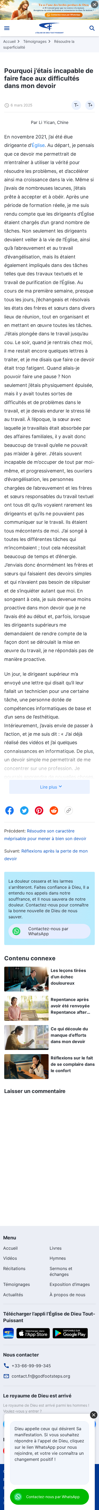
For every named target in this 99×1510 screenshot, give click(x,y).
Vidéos (10, 1258)
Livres (56, 1248)
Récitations (14, 1268)
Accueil (9, 41)
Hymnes (58, 1258)
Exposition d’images (70, 1284)
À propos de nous (67, 1294)
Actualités (13, 1294)
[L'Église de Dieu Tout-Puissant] (49, 28)
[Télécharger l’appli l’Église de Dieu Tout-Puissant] (8, 1333)
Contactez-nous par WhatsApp (53, 1496)
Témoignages (34, 41)
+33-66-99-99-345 (31, 1365)
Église (38, 145)
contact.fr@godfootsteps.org (41, 1376)
